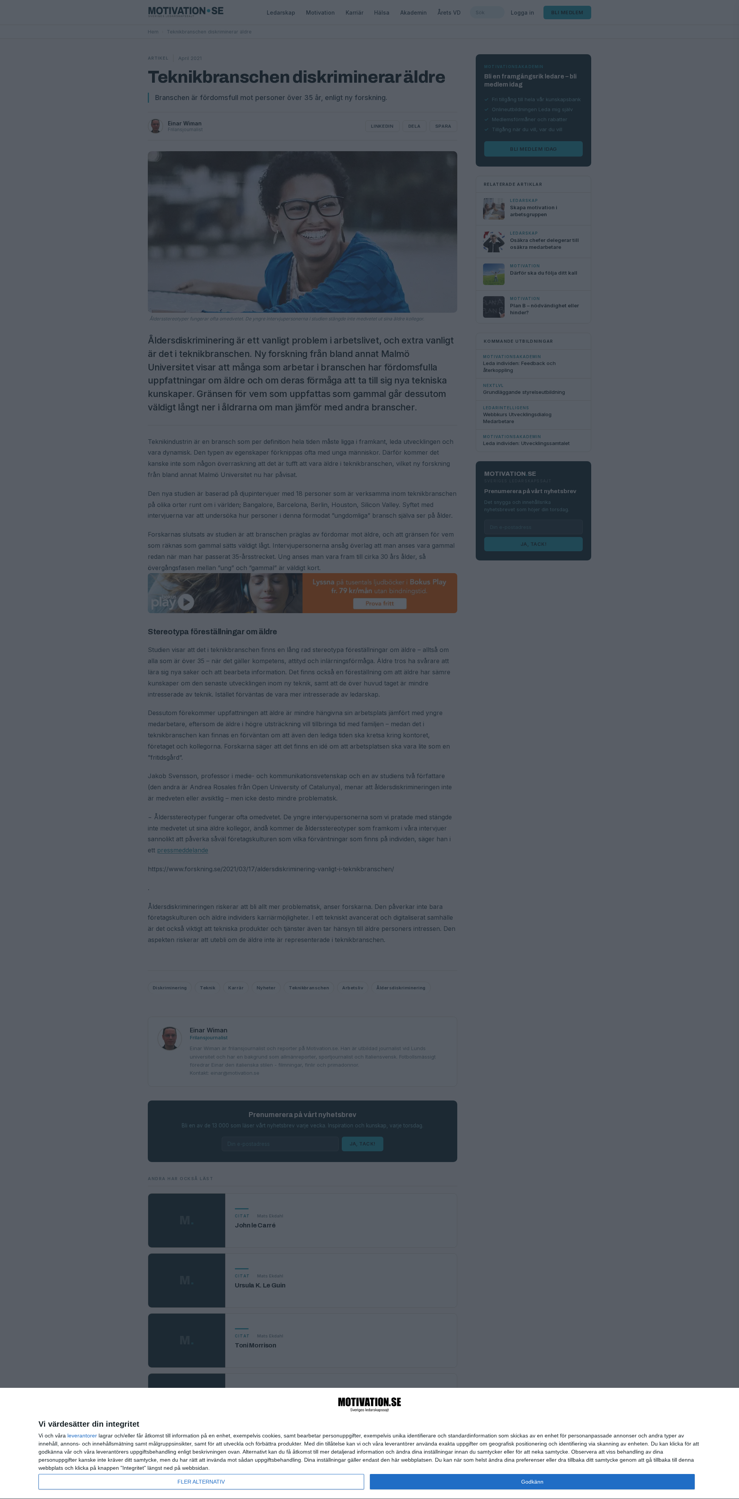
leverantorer (82, 1435)
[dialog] (369, 1443)
